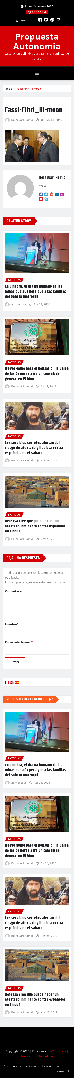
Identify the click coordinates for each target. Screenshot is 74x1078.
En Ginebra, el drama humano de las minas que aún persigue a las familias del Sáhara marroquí (35, 291)
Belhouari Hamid (22, 120)
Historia (46, 1066)
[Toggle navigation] (37, 73)
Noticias (30, 1066)
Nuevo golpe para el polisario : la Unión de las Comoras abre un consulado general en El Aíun (37, 374)
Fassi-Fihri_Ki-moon (29, 88)
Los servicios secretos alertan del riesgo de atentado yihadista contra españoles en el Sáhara (34, 448)
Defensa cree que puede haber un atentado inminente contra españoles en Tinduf (35, 526)
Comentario (13, 591)
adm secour (18, 304)
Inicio (9, 88)
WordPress (58, 1051)
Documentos (12, 1066)
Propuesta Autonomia (37, 41)
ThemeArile (45, 1056)
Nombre (11, 624)
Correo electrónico (19, 642)
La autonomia (63, 1068)
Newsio (26, 1056)
